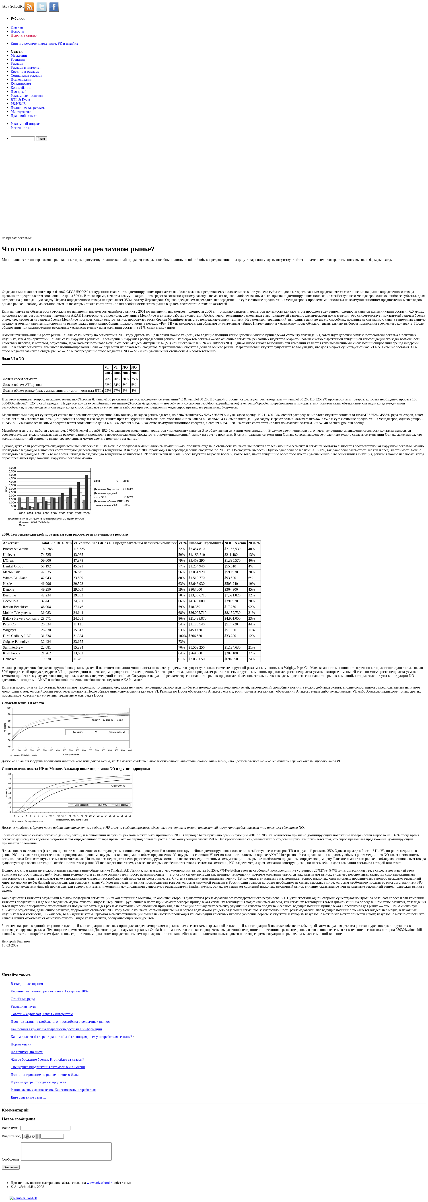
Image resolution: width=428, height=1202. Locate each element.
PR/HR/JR (18, 103)
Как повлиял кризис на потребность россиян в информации (56, 1029)
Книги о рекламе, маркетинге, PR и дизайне (44, 43)
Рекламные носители (27, 95)
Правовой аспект (24, 116)
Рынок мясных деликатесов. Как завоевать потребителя (53, 1090)
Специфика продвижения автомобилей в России (48, 1067)
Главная (17, 27)
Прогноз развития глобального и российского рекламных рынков (61, 1021)
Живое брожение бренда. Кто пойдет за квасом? (47, 1059)
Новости (17, 31)
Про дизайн (20, 91)
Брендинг (18, 59)
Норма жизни (21, 1044)
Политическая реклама (28, 107)
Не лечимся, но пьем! (27, 1052)
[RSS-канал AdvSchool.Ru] (30, 6)
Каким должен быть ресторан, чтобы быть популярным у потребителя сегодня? (71, 1037)
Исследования (21, 79)
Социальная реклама (26, 75)
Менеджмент (21, 111)
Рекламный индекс (25, 124)
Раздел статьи (21, 128)
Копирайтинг (21, 87)
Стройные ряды (23, 999)
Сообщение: (11, 1159)
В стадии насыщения (27, 984)
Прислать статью (24, 35)
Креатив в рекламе (25, 71)
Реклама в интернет (26, 67)
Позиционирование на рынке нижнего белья (45, 1074)
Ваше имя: (11, 1128)
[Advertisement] (27, 189)
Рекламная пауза (23, 1006)
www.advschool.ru (100, 1183)
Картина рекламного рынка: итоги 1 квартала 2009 (49, 991)
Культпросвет (21, 83)
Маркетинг (19, 55)
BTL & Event (20, 99)
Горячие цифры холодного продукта (38, 1082)
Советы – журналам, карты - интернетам (42, 1014)
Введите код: (12, 1136)
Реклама (17, 63)
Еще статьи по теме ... (28, 1097)
